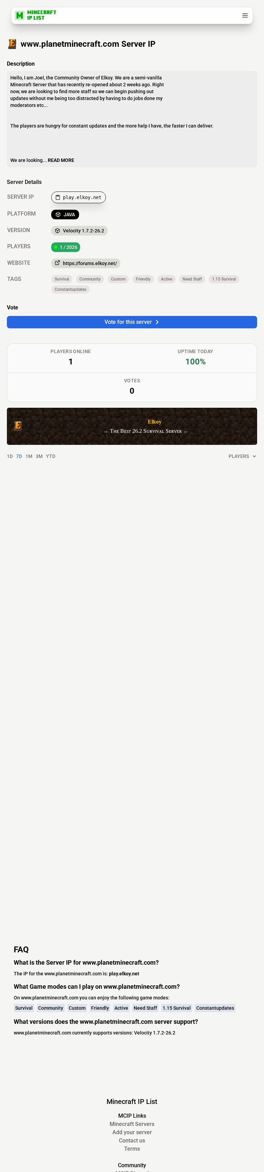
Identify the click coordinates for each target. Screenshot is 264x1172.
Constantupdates (70, 289)
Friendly (143, 279)
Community (90, 279)
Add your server (132, 1132)
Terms (132, 1149)
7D (19, 456)
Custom (118, 279)
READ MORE (61, 160)
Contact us (132, 1140)
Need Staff (192, 279)
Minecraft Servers (132, 1124)
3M (39, 456)
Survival (62, 279)
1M (28, 456)
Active (166, 279)
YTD (50, 456)
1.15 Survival (224, 279)
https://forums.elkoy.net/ (90, 263)
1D (10, 456)
